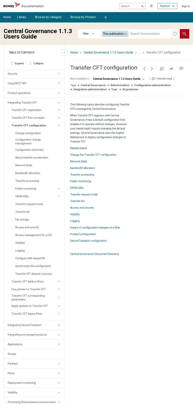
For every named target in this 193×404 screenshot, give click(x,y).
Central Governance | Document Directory (94, 253)
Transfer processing (27, 180)
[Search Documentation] (184, 34)
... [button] (139, 52)
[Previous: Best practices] (144, 68)
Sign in (186, 6)
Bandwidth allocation (27, 173)
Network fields (23, 165)
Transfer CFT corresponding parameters (28, 297)
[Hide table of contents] (64, 52)
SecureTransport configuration (88, 240)
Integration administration (89, 89)
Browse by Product (83, 17)
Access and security (27, 227)
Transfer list (22, 211)
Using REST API (17, 83)
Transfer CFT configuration (28, 125)
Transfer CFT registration (26, 109)
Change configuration (28, 133)
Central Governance (93, 85)
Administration (119, 85)
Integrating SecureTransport (24, 325)
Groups (12, 353)
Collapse (38, 63)
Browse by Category (48, 17)
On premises (130, 89)
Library (21, 17)
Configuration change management (28, 141)
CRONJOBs (22, 196)
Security (13, 73)
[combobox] (135, 34)
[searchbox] (132, 6)
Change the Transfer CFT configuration (93, 154)
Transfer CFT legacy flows (26, 313)
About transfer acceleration (31, 157)
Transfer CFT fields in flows (27, 281)
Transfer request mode (29, 204)
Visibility (20, 242)
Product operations (19, 92)
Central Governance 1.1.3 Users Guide (108, 52)
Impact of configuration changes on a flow (95, 227)
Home (7, 17)
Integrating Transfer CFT (22, 102)
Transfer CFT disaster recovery (33, 273)
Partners (13, 363)
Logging (20, 250)
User (114, 89)
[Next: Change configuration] (152, 68)
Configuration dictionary (29, 149)
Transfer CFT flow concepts (27, 117)
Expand (19, 63)
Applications (15, 344)
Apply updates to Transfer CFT (29, 305)
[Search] (143, 6)
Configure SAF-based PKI (30, 258)
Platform (165, 6)
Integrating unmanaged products (27, 334)
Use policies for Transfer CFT (28, 289)
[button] (105, 17)
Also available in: (80, 78)
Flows (11, 373)
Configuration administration (152, 85)
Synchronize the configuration (33, 266)
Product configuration (83, 234)
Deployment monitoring (22, 382)
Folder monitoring (25, 188)
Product (89, 34)
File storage (22, 219)
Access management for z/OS (33, 235)
